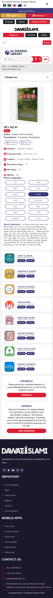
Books (22, 22)
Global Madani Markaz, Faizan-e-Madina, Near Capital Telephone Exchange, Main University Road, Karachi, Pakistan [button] (28, 585)
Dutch (15, 206)
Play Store (21, 260)
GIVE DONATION (26, 430)
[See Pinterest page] (22, 470)
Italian (38, 206)
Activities (8, 506)
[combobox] (20, 59)
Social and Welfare (11, 485)
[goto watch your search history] (40, 59)
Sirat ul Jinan (9, 526)
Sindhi (38, 182)
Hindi (38, 188)
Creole (38, 212)
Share (7, 130)
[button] (5, 59)
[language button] (45, 59)
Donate (47, 42)
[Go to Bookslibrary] (16, 52)
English (15, 188)
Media (44, 35)
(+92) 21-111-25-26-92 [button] (14, 573)
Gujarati (15, 194)
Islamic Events (10, 495)
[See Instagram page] (17, 470)
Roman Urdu (38, 200)
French (38, 218)
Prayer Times (10, 537)
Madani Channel (39, 22)
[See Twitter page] (8, 470)
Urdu (15, 182)
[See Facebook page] (4, 470)
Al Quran (9, 22)
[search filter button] (35, 59)
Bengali (38, 194)
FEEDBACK (26, 395)
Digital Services (10, 547)
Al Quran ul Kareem (12, 531)
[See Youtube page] (13, 470)
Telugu (15, 212)
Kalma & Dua (9, 552)
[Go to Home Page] (26, 28)
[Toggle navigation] (4, 43)
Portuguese (15, 218)
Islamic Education (11, 511)
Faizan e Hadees (11, 542)
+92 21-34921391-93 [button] (13, 568)
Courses (31, 35)
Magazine (13, 35)
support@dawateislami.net (15, 579)
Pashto (15, 200)
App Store (30, 260)
